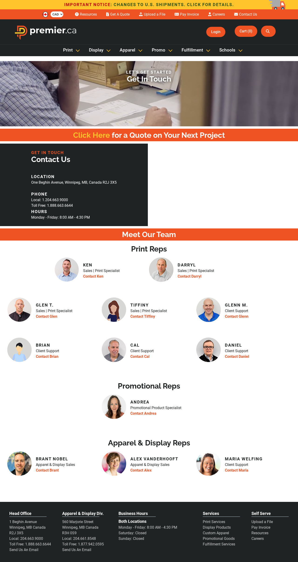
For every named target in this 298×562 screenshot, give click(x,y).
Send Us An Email (23, 550)
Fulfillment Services (219, 544)
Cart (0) (246, 31)
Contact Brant (47, 470)
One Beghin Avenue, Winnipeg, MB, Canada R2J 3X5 (74, 182)
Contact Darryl (189, 276)
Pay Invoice (260, 527)
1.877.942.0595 (91, 544)
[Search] (268, 31)
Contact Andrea (143, 413)
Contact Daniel (237, 356)
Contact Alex (141, 470)
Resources (259, 533)
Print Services (214, 522)
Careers (257, 538)
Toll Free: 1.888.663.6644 (52, 205)
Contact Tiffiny (142, 316)
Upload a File (262, 522)
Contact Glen (46, 316)
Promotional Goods (219, 538)
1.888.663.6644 (38, 544)
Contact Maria (236, 470)
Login (215, 32)
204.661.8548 (84, 538)
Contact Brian (47, 356)
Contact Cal (139, 356)
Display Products (217, 527)
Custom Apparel (216, 533)
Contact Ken (93, 276)
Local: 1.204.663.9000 (49, 200)
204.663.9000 (31, 538)
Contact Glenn (236, 316)
